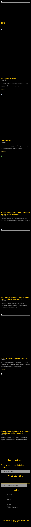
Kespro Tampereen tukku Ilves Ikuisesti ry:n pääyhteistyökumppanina (15, 432)
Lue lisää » (3, 89)
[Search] (28, 485)
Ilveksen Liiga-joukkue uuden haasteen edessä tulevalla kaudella (15, 213)
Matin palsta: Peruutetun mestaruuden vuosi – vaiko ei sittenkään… (15, 298)
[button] (29, 16)
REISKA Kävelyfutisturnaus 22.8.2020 (14, 358)
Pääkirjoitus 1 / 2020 (8, 79)
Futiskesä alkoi (6, 141)
